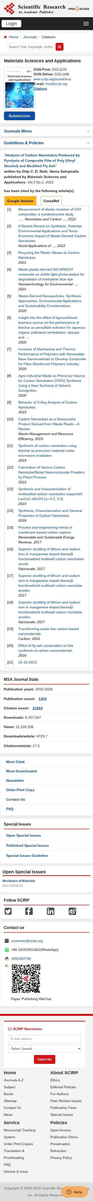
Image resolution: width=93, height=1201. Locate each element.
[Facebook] (29, 911)
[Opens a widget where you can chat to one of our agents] (74, 1192)
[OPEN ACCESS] (78, 8)
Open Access (60, 1130)
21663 (38, 708)
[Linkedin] (50, 911)
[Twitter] (8, 911)
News (8, 1115)
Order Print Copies (18, 1144)
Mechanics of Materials (18, 881)
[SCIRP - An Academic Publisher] (34, 8)
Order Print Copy (20, 790)
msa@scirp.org (56, 84)
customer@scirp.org (27, 941)
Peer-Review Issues (66, 1101)
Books (8, 1094)
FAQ (9, 809)
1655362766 (21, 958)
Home (13, 37)
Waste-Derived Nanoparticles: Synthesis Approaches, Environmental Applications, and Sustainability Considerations (50, 301)
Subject (9, 1087)
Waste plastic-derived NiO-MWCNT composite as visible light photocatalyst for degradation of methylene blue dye (51, 274)
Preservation (60, 1144)
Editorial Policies (63, 1087)
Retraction (58, 1151)
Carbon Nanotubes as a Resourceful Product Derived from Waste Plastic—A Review (48, 424)
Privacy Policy (61, 1158)
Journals (30, 37)
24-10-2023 (27, 662)
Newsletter (15, 780)
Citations (40, 89)
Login (11, 23)
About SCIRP (64, 1072)
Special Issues (61, 1115)
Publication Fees (63, 1108)
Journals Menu (18, 131)
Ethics (55, 1080)
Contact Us (15, 799)
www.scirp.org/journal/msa (52, 79)
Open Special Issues (23, 835)
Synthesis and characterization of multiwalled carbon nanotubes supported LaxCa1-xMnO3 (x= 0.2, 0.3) (50, 494)
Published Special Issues (27, 845)
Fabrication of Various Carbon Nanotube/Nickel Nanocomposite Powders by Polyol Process (51, 472)
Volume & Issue (16, 1171)
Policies (58, 1122)
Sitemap (10, 1101)
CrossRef (51, 201)
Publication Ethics (64, 1137)
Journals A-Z (14, 1080)
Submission (20, 116)
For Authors (59, 1094)
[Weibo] (72, 911)
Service (12, 1122)
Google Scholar (20, 201)
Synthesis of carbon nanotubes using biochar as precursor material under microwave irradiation (47, 450)
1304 (43, 699)
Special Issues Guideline (27, 856)
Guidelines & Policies (24, 143)
